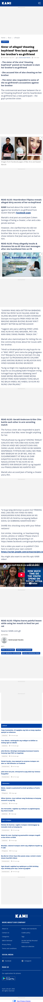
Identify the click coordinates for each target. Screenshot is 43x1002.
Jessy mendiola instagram (11, 653)
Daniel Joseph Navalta (24, 57)
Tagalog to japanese (24, 649)
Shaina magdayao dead (31, 653)
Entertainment (5, 766)
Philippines (5, 793)
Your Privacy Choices (24, 1001)
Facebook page (23, 212)
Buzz (9, 38)
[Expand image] (41, 138)
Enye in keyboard (8, 649)
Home (3, 38)
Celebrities (4, 735)
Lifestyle (17, 38)
